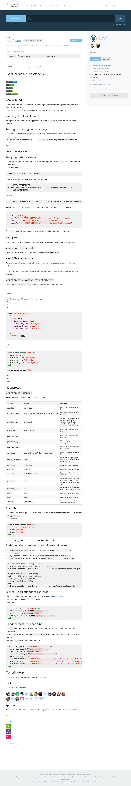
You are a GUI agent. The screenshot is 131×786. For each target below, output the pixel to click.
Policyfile (9, 51)
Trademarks (10, 778)
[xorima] (99, 46)
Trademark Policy (85, 781)
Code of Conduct (37, 781)
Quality (40, 67)
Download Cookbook (109, 95)
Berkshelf (16, 51)
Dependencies (19, 67)
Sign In (122, 5)
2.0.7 (31, 40)
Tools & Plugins (46, 5)
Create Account (109, 5)
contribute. (43, 677)
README (10, 67)
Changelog (29, 67)
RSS (8, 37)
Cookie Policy (74, 781)
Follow (77, 40)
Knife (22, 51)
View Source (95, 59)
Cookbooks (31, 5)
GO (120, 18)
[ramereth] (92, 46)
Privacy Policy (64, 781)
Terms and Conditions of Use (51, 781)
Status (94, 781)
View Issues (106, 59)
